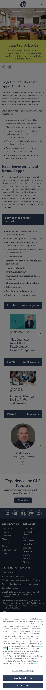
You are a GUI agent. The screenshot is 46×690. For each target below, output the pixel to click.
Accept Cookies (23, 685)
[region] (23, 651)
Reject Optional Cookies (23, 678)
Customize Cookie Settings (22, 671)
